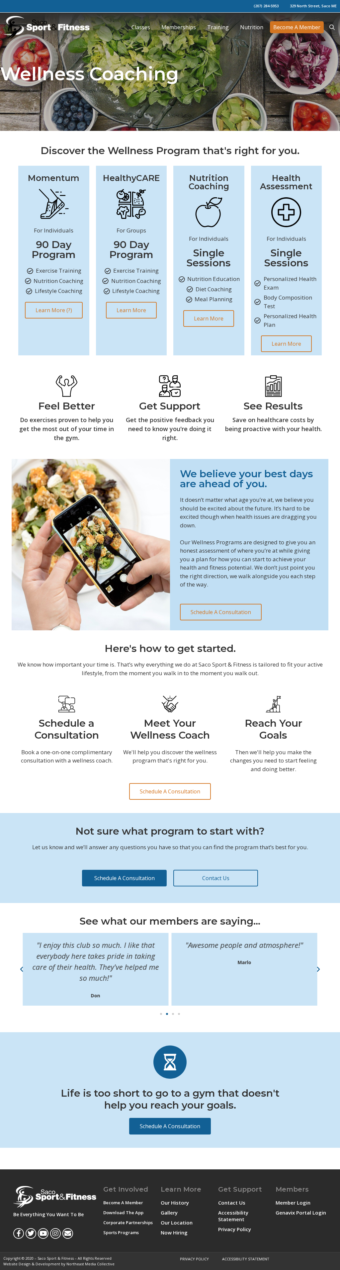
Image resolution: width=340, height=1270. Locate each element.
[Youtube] (43, 1233)
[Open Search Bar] (332, 27)
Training (218, 27)
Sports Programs (121, 1232)
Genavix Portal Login (301, 1212)
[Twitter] (31, 1233)
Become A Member (296, 27)
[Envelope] (67, 1233)
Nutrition (251, 27)
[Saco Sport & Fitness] (48, 27)
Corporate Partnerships (128, 1222)
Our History (175, 1202)
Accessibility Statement (233, 1216)
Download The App (123, 1213)
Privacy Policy (234, 1229)
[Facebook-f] (18, 1233)
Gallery (169, 1212)
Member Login (293, 1202)
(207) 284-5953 (266, 5)
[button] (21, 969)
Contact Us (231, 1202)
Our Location (177, 1222)
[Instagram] (55, 1233)
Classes (140, 27)
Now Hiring (174, 1232)
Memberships (178, 27)
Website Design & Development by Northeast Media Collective (59, 1263)
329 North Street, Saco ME (313, 5)
